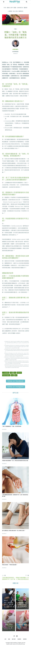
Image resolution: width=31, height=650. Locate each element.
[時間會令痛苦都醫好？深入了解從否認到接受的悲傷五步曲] (15, 433)
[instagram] (17, 636)
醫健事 (25, 7)
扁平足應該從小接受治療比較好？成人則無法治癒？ (13, 530)
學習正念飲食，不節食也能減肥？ (9, 564)
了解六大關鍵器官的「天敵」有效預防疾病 (11, 426)
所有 (5, 7)
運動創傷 (19, 372)
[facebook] (14, 636)
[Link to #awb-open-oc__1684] (3, 1)
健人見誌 (15, 11)
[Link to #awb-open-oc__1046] (26, 1)
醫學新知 (21, 11)
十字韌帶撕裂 (6, 372)
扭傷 (11, 372)
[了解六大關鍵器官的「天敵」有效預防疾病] (15, 399)
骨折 (12, 375)
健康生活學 (10, 7)
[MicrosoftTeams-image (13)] (15, 386)
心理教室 (10, 11)
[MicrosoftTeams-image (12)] (15, 380)
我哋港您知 (20, 7)
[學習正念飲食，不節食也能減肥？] (15, 537)
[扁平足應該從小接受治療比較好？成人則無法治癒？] (15, 503)
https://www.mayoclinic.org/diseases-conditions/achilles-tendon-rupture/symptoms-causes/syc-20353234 (17, 362)
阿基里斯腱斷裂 (6, 375)
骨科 (16, 375)
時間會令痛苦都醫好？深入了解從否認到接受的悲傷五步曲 (15, 460)
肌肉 (15, 372)
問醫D (15, 7)
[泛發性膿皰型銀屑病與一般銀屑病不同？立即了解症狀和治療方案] (15, 467)
